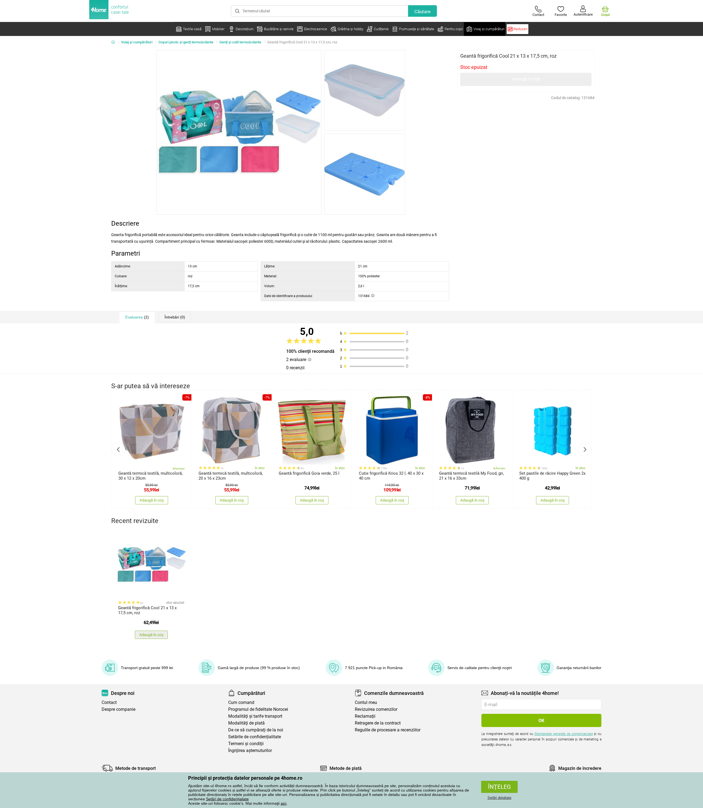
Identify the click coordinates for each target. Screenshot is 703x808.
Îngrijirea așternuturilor (250, 750)
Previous (118, 449)
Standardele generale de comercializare (563, 734)
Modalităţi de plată (246, 723)
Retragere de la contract (378, 723)
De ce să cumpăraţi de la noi (255, 730)
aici (283, 803)
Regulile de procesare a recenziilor (387, 730)
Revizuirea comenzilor (376, 709)
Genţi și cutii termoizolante (240, 42)
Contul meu (366, 702)
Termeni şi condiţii (246, 744)
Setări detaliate (499, 798)
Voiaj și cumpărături (136, 42)
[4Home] (115, 42)
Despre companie (118, 709)
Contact (109, 702)
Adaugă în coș (526, 79)
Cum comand (241, 702)
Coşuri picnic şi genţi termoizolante (185, 42)
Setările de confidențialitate (254, 737)
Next (585, 449)
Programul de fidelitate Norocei (258, 709)
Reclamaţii (365, 716)
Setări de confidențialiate (227, 799)
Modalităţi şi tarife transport (255, 716)
